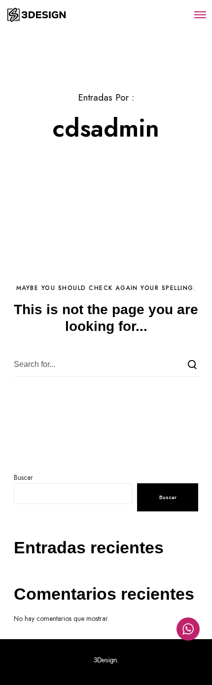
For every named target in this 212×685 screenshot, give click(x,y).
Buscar (23, 477)
